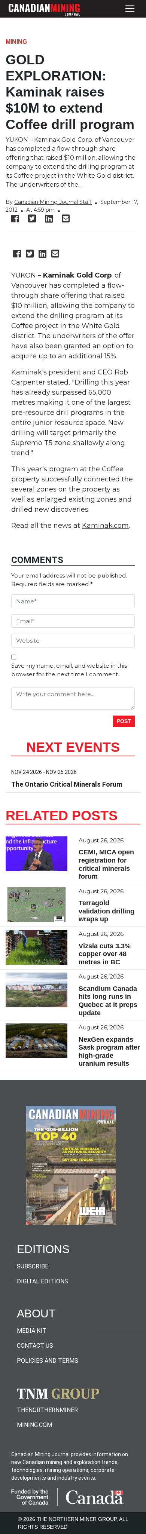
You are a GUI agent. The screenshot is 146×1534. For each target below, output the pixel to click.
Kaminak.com (105, 525)
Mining (16, 42)
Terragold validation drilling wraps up (106, 911)
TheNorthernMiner (47, 1410)
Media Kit (31, 1330)
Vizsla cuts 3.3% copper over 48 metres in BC (105, 954)
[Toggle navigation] (129, 9)
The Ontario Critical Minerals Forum (66, 784)
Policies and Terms (47, 1360)
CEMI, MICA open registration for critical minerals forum (106, 864)
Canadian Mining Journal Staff (53, 202)
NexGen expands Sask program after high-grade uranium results (109, 1052)
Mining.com (34, 1425)
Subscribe (32, 1266)
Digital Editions (42, 1281)
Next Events (73, 747)
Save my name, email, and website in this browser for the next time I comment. (69, 670)
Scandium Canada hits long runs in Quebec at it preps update (108, 1001)
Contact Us (35, 1345)
